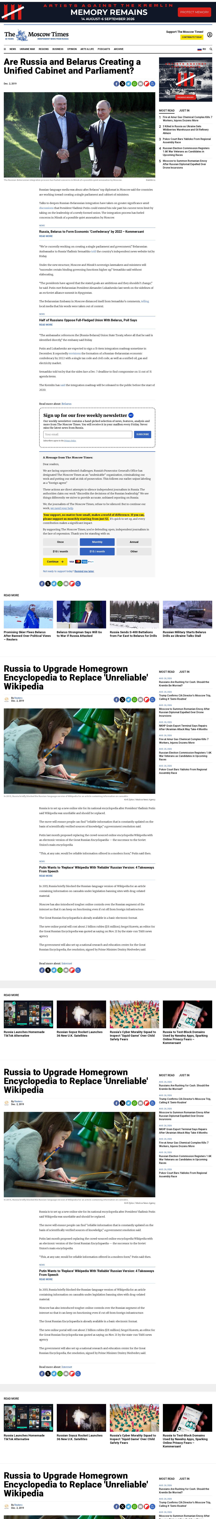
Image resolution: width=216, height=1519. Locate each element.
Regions (44, 49)
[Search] (211, 49)
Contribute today (192, 37)
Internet (67, 963)
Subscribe (142, 434)
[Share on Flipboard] (146, 83)
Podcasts (104, 49)
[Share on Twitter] (122, 83)
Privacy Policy (70, 440)
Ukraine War (27, 49)
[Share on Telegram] (128, 83)
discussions (46, 208)
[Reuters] (7, 699)
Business (57, 49)
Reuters (18, 698)
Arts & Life (87, 49)
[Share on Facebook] (116, 83)
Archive (118, 49)
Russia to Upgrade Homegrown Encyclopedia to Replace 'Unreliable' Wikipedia (76, 677)
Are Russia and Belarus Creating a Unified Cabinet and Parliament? (72, 66)
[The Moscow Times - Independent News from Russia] (36, 35)
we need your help (61, 508)
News (13, 49)
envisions (75, 353)
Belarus (66, 403)
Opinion (72, 49)
